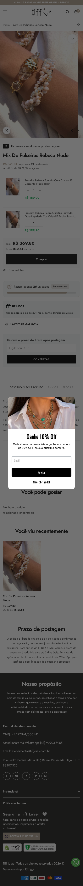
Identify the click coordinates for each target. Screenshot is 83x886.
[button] (70, 401)
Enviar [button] (41, 472)
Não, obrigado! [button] (41, 482)
